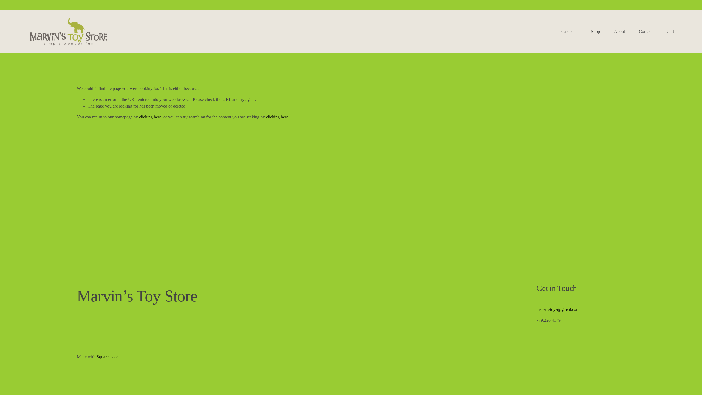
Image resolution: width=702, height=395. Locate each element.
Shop (595, 31)
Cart (670, 31)
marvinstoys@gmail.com (557, 309)
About (619, 31)
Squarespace (107, 356)
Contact (645, 31)
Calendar (569, 31)
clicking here (150, 117)
